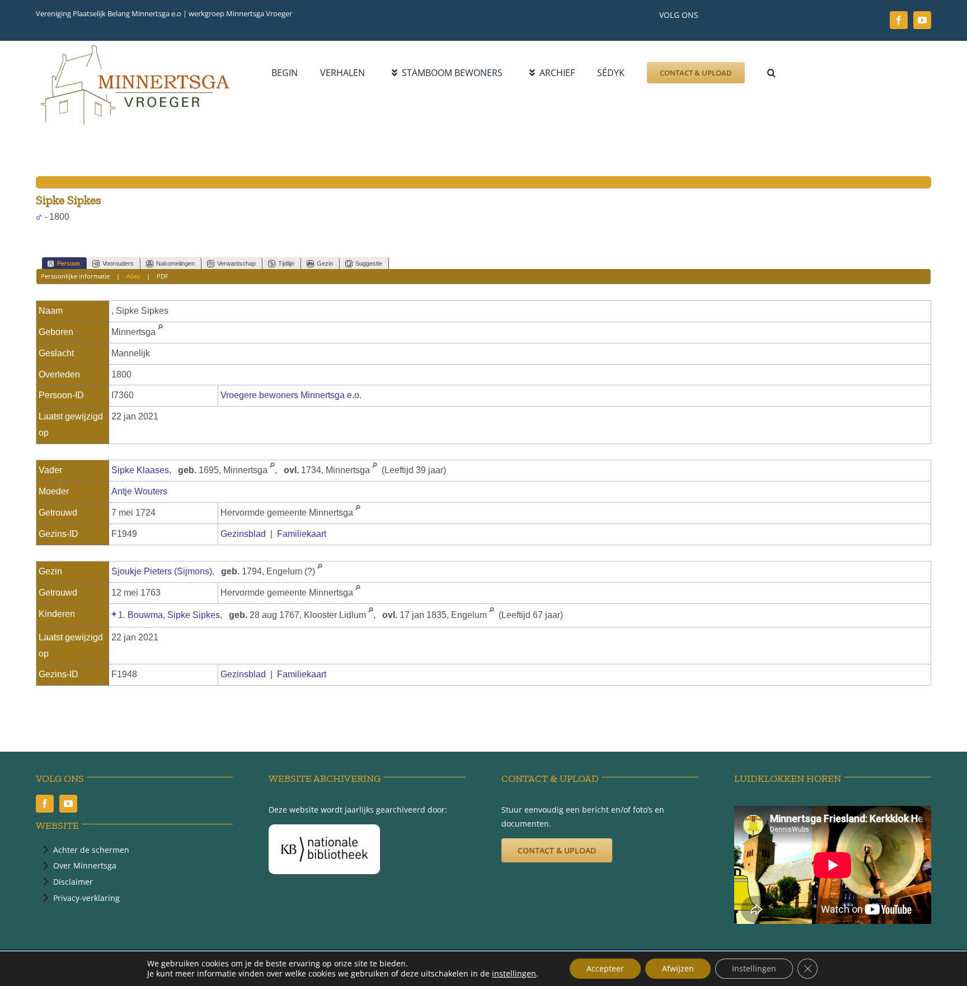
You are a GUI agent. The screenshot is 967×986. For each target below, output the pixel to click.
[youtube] (922, 20)
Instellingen (754, 968)
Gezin (325, 263)
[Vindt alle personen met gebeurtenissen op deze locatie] (160, 332)
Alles (133, 276)
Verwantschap (236, 263)
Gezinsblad (243, 534)
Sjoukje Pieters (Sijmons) (161, 571)
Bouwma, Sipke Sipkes (174, 615)
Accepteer (605, 968)
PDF (162, 276)
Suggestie (368, 263)
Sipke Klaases (140, 470)
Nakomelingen (175, 263)
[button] (771, 73)
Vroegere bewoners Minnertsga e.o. (291, 395)
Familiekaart (301, 534)
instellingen (514, 974)
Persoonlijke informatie (75, 276)
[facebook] (899, 20)
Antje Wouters (139, 491)
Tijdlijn (286, 263)
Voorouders (118, 263)
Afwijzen (678, 968)
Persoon (68, 263)
